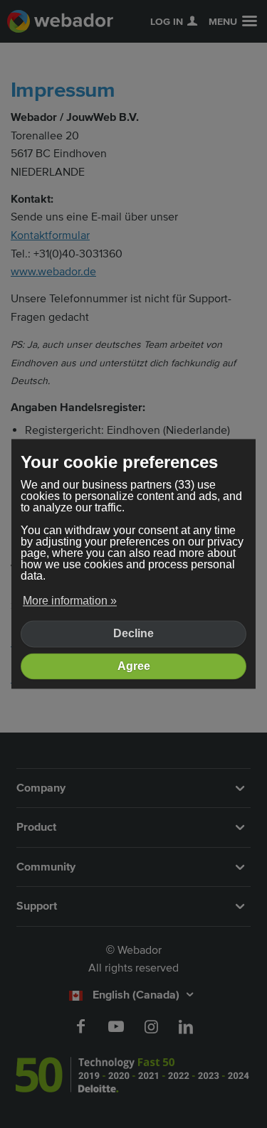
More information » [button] (70, 601)
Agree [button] (133, 666)
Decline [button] (133, 634)
